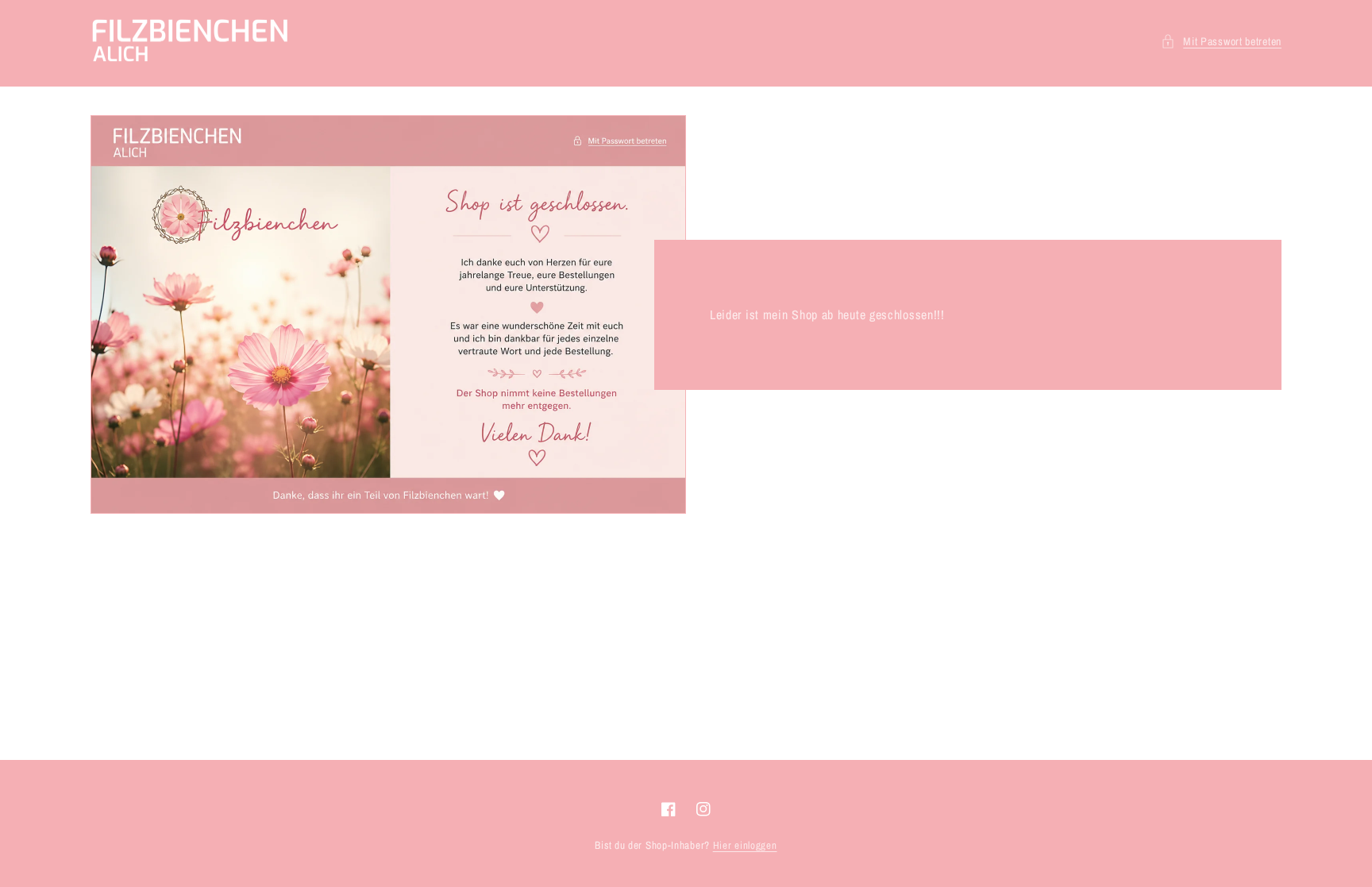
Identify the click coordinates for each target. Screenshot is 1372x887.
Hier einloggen (745, 845)
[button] (1221, 42)
